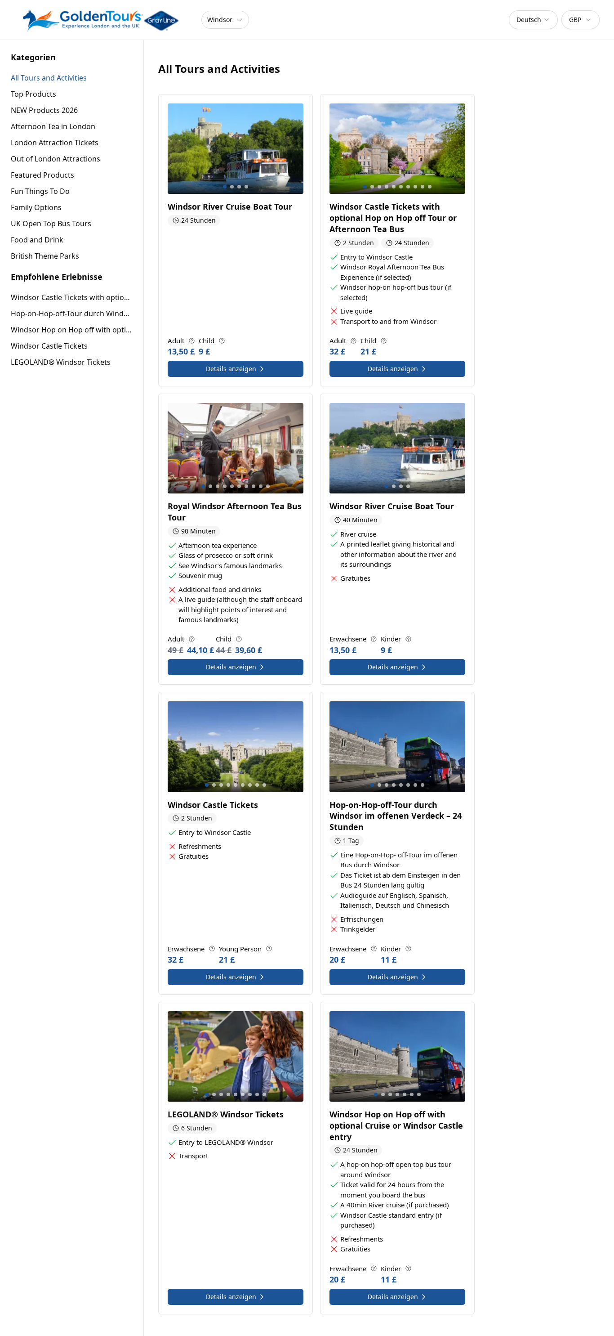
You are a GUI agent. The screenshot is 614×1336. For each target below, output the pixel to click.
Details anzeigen (231, 368)
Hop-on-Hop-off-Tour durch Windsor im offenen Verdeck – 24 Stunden (72, 313)
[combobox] (533, 19)
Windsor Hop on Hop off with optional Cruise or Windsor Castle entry (72, 330)
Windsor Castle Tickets (49, 346)
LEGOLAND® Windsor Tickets (61, 362)
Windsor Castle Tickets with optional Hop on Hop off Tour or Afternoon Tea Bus (72, 297)
